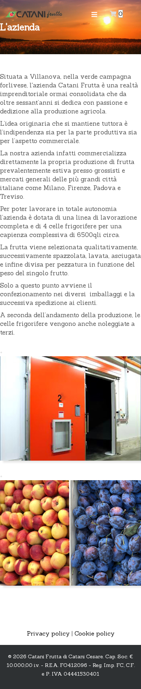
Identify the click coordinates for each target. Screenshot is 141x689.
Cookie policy (94, 633)
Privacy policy (48, 633)
